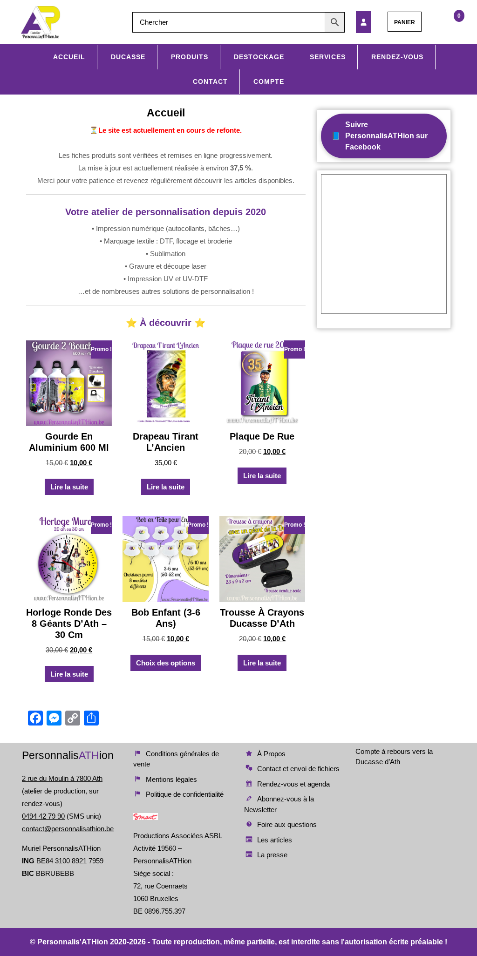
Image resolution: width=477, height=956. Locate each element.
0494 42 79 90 (43, 816)
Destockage (259, 57)
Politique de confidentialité (185, 794)
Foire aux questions (287, 824)
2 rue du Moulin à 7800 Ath (62, 778)
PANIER (404, 22)
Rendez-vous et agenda (293, 784)
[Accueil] (369, 22)
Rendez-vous (397, 57)
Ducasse (128, 57)
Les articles (274, 840)
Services (328, 57)
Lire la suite (69, 487)
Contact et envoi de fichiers (298, 769)
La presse (272, 855)
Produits (189, 57)
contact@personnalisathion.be (68, 829)
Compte (268, 81)
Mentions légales (171, 779)
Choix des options (165, 663)
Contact (210, 81)
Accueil (69, 57)
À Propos (271, 754)
